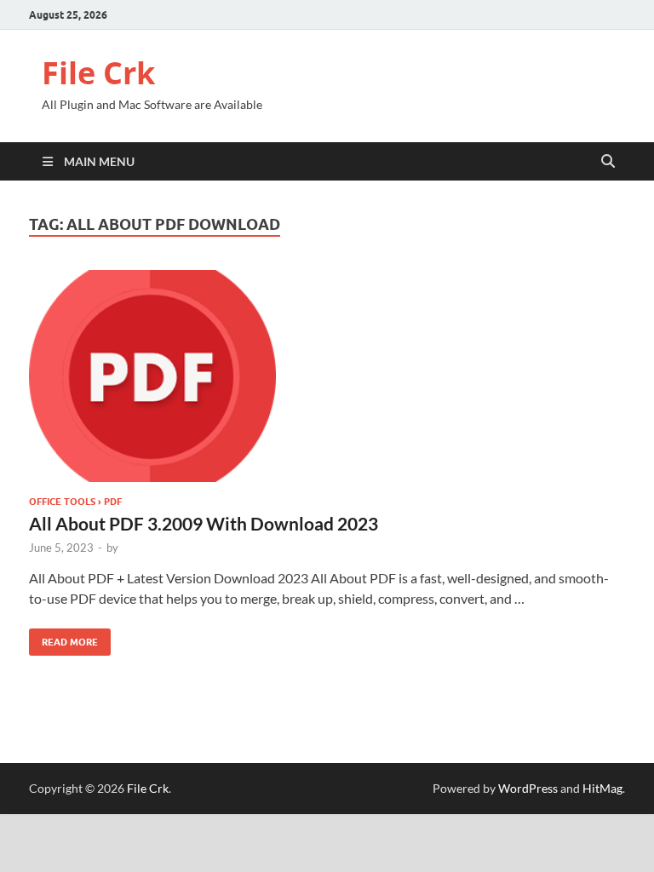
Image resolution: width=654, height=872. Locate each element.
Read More (63, 638)
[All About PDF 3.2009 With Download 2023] (327, 376)
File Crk (98, 73)
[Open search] (608, 161)
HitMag (602, 788)
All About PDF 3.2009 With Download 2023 (203, 523)
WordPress (528, 788)
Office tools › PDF (75, 502)
